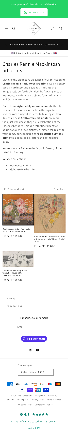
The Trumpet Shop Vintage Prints (32, 396)
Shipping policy (25, 405)
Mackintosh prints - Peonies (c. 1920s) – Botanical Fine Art (16, 230)
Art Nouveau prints (20, 165)
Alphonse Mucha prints (23, 169)
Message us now (36, 12)
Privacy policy (38, 399)
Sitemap (11, 298)
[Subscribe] (50, 327)
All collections (14, 305)
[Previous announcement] (6, 44)
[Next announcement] (62, 44)
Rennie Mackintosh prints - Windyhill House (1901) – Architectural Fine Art (14, 273)
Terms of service (54, 399)
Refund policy (23, 399)
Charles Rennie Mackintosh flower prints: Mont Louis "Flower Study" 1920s (49, 239)
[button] (6, 28)
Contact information (44, 405)
